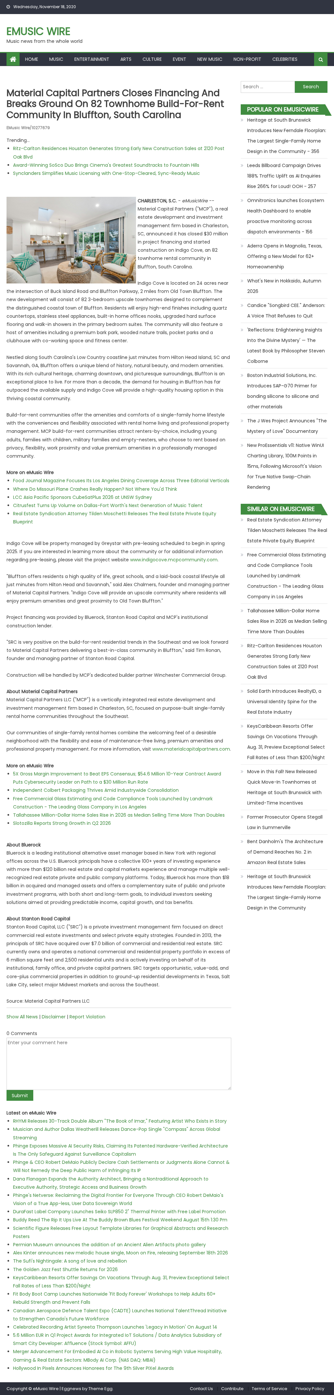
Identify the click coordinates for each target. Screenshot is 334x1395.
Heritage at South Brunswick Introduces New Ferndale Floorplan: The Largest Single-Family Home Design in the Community (286, 892)
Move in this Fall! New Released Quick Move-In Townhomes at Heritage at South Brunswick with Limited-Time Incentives (284, 787)
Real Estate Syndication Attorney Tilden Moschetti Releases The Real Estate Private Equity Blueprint (287, 530)
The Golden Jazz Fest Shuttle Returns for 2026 (65, 1269)
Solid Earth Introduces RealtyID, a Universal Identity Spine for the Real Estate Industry (284, 701)
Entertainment (91, 59)
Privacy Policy (310, 1389)
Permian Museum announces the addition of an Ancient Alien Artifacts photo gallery (109, 1244)
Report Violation (87, 1016)
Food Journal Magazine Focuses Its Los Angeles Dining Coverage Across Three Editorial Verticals (121, 480)
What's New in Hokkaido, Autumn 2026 (284, 286)
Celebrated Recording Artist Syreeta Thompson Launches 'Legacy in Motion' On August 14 (115, 1327)
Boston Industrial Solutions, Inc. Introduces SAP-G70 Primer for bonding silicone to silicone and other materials (283, 391)
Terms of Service (269, 1389)
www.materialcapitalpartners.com (191, 749)
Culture (152, 59)
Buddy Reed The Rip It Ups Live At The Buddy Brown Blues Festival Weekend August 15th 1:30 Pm (120, 1219)
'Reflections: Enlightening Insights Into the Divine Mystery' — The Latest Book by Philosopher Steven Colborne (286, 346)
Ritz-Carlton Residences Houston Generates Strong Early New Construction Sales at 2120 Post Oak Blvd (284, 661)
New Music (209, 59)
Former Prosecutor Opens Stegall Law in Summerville (285, 822)
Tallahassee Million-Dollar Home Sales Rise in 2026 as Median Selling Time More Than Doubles (119, 815)
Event (179, 59)
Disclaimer (54, 1016)
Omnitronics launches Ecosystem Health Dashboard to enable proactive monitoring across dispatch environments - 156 (285, 216)
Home (31, 59)
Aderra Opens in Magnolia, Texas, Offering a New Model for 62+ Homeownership (284, 256)
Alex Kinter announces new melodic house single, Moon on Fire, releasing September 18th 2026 (120, 1253)
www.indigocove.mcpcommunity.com (174, 559)
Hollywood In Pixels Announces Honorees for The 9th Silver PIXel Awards (93, 1368)
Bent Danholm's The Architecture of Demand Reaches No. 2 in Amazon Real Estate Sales (285, 852)
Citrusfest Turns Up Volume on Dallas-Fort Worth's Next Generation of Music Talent (108, 505)
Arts (125, 59)
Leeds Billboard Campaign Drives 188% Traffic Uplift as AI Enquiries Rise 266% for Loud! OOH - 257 (284, 176)
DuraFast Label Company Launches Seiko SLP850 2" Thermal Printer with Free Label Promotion (119, 1211)
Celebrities (284, 59)
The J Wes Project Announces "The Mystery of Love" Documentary (287, 425)
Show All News (22, 1016)
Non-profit (247, 59)
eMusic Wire (38, 31)
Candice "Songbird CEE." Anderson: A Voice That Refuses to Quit (286, 310)
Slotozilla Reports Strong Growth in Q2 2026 (62, 823)
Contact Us (201, 1389)
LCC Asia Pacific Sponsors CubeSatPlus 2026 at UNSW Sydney (82, 497)
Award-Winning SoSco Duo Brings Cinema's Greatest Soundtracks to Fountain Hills (106, 165)
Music (56, 59)
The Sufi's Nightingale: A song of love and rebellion (70, 1261)
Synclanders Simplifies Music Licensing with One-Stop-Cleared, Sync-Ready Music (106, 173)
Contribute (232, 1389)
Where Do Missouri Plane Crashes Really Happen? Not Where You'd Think (95, 489)
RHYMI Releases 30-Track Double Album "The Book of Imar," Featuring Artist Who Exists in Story (120, 1121)
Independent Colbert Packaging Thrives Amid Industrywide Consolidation (96, 790)
